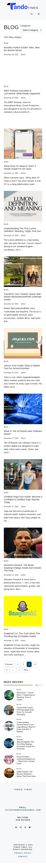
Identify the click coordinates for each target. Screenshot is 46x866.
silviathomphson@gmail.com (23, 810)
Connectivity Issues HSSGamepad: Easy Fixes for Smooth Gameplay (25, 710)
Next (26, 670)
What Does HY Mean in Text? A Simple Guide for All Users (20, 167)
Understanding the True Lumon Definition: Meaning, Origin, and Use (22, 230)
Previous (9, 664)
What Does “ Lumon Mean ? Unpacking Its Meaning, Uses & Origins (26, 696)
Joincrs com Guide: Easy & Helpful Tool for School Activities (22, 367)
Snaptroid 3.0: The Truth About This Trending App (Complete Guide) (22, 635)
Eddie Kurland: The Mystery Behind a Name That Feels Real (26, 774)
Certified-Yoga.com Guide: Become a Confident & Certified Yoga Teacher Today (23, 499)
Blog (6, 43)
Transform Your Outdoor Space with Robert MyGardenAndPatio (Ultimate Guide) (22, 297)
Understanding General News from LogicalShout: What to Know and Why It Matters (26, 727)
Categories (25, 26)
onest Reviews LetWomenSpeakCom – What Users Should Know (26, 760)
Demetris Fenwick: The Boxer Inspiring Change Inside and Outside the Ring (22, 568)
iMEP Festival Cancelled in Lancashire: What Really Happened (22, 92)
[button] (31, 14)
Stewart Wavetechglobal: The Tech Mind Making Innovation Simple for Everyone (26, 744)
